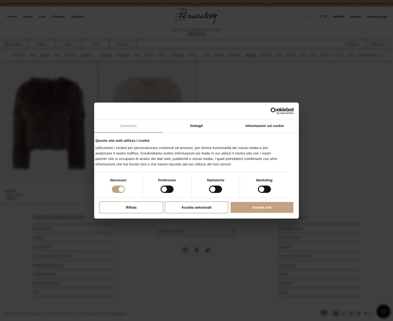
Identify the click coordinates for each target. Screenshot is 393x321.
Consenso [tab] (128, 126)
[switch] (167, 189)
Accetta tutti (262, 207)
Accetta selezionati (196, 207)
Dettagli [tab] (196, 126)
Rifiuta (131, 207)
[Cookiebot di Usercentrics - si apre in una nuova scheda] (274, 111)
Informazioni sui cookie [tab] (265, 126)
